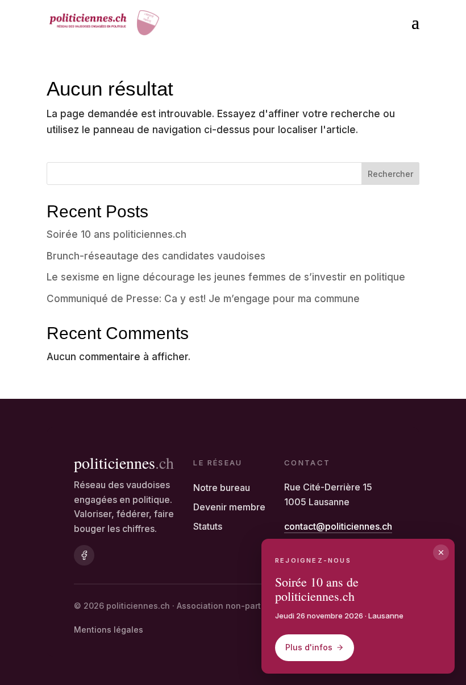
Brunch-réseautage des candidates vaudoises (156, 256)
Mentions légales (108, 629)
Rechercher (390, 174)
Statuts (207, 526)
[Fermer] (441, 552)
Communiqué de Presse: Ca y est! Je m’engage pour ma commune (203, 298)
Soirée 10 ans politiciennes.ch (116, 234)
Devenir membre (229, 507)
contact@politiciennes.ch (338, 526)
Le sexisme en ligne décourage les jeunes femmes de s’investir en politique (226, 277)
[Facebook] (84, 555)
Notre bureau (221, 487)
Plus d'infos (308, 647)
